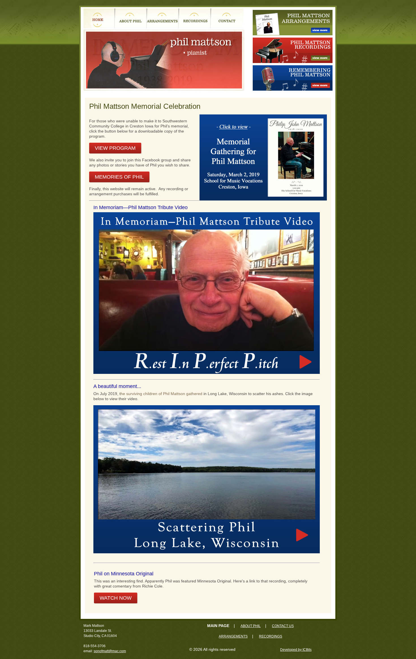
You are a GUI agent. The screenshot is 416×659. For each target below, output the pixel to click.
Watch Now (116, 598)
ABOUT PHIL (251, 626)
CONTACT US (283, 626)
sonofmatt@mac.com (110, 651)
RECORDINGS (270, 636)
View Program (115, 148)
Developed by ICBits (296, 650)
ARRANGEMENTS (233, 636)
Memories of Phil (119, 177)
